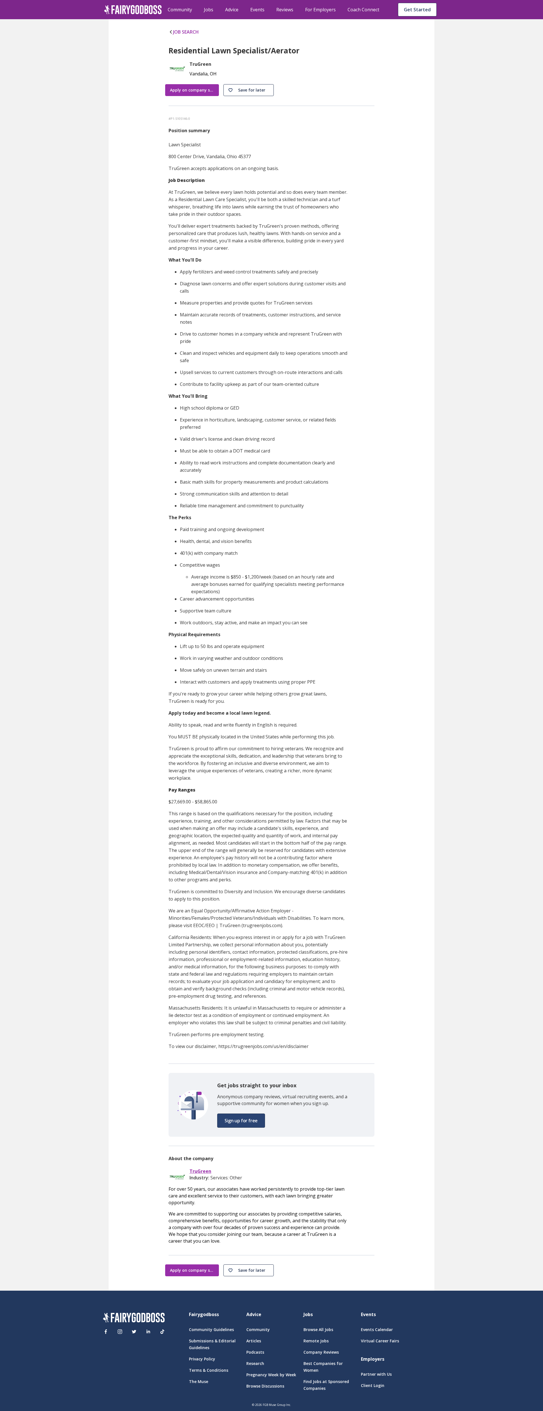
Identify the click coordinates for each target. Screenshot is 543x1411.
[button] (248, 90)
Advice (231, 9)
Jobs (208, 9)
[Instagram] (120, 1331)
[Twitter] (134, 1331)
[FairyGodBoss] (134, 1318)
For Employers (320, 9)
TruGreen (200, 1171)
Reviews (284, 9)
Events (257, 9)
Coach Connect (363, 9)
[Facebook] (105, 1331)
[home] (133, 9)
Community (180, 9)
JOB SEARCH (186, 32)
